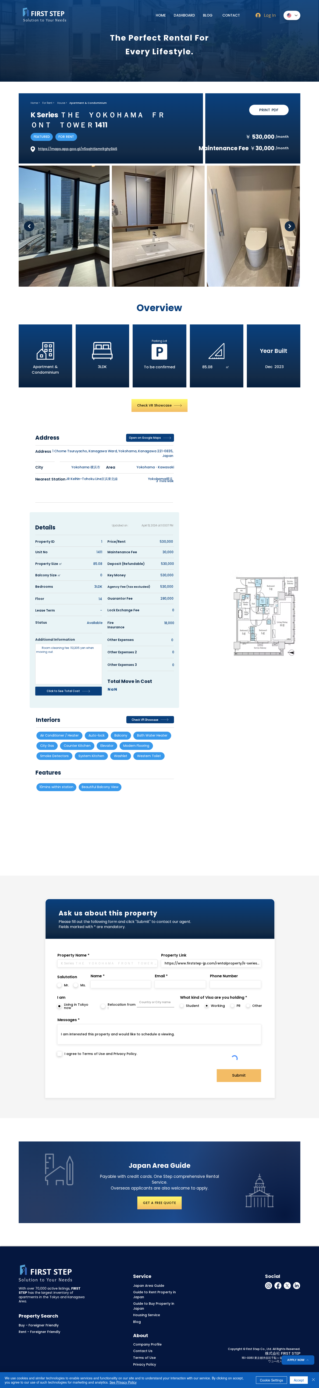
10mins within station (56, 787)
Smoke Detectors (54, 756)
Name (96, 976)
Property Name (72, 955)
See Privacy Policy (123, 1382)
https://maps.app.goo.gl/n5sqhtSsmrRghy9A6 (77, 148)
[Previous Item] (29, 226)
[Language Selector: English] (292, 15)
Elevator (106, 745)
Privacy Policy (144, 1364)
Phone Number (224, 976)
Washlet (120, 756)
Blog (137, 1321)
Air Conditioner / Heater (59, 735)
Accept (299, 1380)
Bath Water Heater (152, 735)
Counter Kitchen (77, 745)
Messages (67, 1020)
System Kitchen (91, 756)
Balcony (120, 735)
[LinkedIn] (296, 1285)
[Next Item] (290, 226)
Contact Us (142, 1351)
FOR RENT (66, 136)
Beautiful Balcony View (100, 787)
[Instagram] (268, 1285)
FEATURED (42, 136)
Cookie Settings (271, 1380)
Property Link (173, 955)
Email (160, 976)
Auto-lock (97, 735)
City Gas (47, 745)
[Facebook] (277, 1285)
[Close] (313, 1380)
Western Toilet (149, 756)
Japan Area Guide (148, 1285)
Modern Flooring (136, 745)
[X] (287, 1285)
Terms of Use (144, 1357)
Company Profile (147, 1344)
